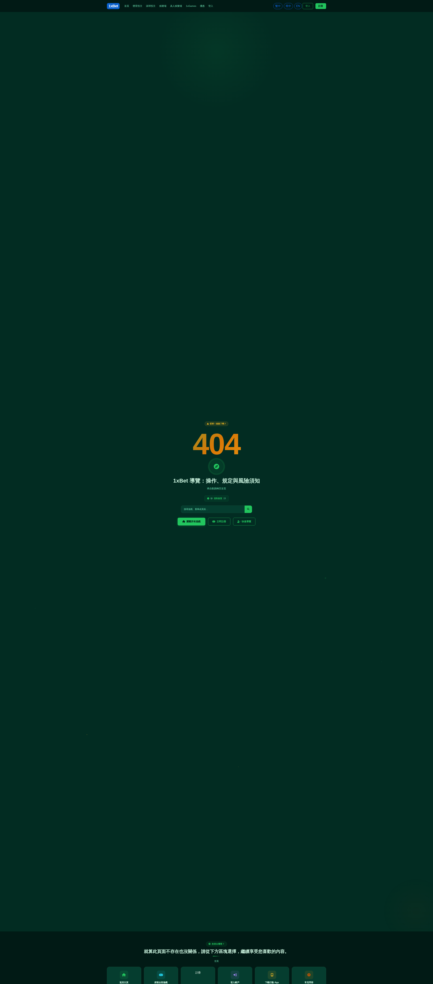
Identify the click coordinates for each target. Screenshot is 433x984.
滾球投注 (150, 6)
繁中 (278, 6)
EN (298, 6)
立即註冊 (221, 521)
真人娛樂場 (176, 6)
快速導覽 (246, 521)
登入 (210, 6)
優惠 (202, 6)
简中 (288, 6)
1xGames (191, 6)
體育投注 (137, 6)
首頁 (126, 6)
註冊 (320, 6)
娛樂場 (162, 6)
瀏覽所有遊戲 (193, 521)
